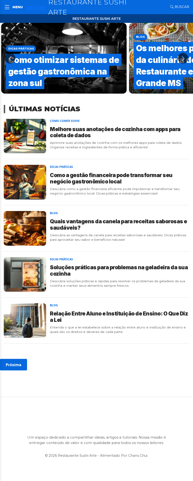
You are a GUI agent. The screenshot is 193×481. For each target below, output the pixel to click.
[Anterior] (10, 58)
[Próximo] (183, 58)
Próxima (13, 364)
